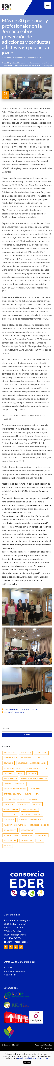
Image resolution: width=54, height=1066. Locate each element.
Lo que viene (9, 804)
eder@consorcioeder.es (18, 941)
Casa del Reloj (25, 753)
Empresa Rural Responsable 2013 (34, 778)
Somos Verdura (10, 840)
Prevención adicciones (28, 709)
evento (28, 794)
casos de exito (41, 753)
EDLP (46, 768)
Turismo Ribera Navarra (15, 971)
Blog (9, 63)
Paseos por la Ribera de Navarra (31, 820)
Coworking (8, 763)
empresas (7, 784)
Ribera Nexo (27, 835)
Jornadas (33, 799)
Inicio (4, 63)
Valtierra (7, 846)
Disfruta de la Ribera (12, 768)
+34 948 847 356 (13, 938)
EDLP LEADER (8, 773)
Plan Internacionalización (15, 825)
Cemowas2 (10, 968)
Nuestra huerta (10, 815)
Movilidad (37, 804)
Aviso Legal (39, 1045)
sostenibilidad (26, 840)
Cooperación (26, 758)
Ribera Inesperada (11, 835)
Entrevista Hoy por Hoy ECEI (15, 789)
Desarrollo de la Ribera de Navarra (32, 763)
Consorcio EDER (36, 57)
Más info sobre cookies (38, 1058)
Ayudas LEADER (9, 753)
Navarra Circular (11, 809)
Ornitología (9, 820)
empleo (20, 773)
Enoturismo (20, 784)
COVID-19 (40, 758)
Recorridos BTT (10, 830)
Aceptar (27, 1062)
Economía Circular (32, 768)
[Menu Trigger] (47, 5)
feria (37, 794)
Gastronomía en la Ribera (14, 799)
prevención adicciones (14, 712)
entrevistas (35, 789)
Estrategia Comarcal (12, 794)
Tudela (40, 840)
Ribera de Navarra (28, 830)
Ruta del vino (41, 835)
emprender (32, 773)
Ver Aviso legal (23, 1058)
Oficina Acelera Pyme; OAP (31, 815)
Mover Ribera (23, 804)
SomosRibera (11, 975)
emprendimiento (10, 778)
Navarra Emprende (30, 809)
